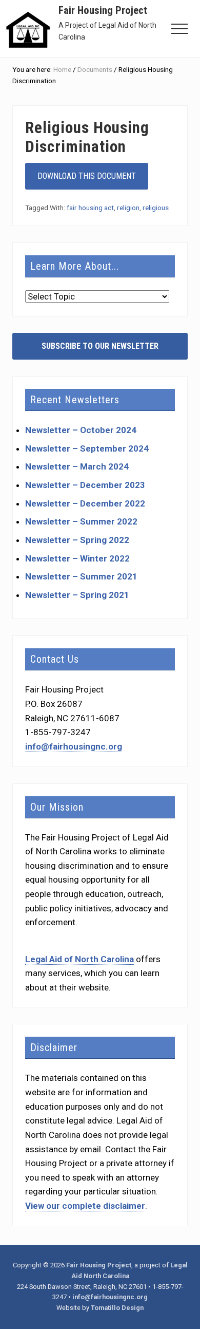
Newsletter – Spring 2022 (77, 540)
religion (128, 207)
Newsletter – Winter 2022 (77, 558)
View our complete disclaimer (85, 1206)
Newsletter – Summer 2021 (81, 576)
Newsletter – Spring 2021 (77, 595)
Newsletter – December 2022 (85, 503)
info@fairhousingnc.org (73, 746)
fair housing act (90, 207)
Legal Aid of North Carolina (79, 959)
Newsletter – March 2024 (77, 466)
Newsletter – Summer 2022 (81, 521)
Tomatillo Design (117, 1308)
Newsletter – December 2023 (85, 485)
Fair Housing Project (102, 10)
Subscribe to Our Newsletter (100, 346)
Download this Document (86, 176)
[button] (179, 29)
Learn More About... (74, 266)
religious (156, 207)
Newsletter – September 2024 (87, 448)
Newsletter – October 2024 (80, 430)
